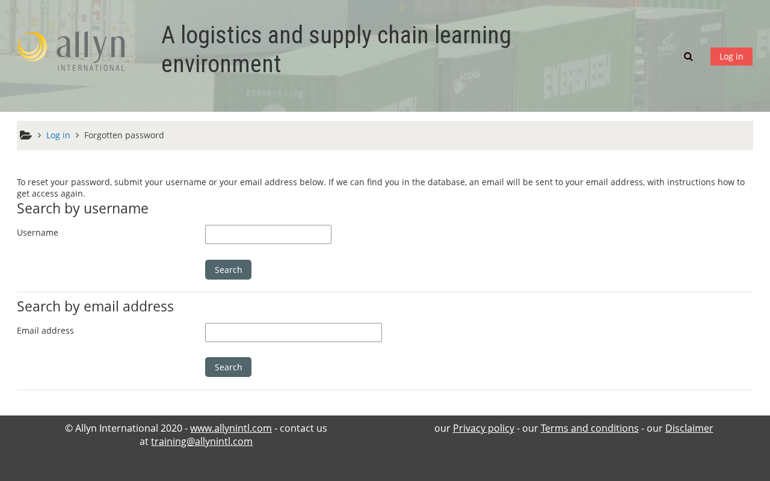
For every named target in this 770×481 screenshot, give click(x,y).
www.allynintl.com (231, 428)
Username (37, 232)
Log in (731, 56)
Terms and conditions (590, 428)
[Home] (77, 55)
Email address (45, 330)
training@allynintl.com (202, 441)
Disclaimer (689, 428)
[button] (689, 55)
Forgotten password (124, 135)
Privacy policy (483, 428)
